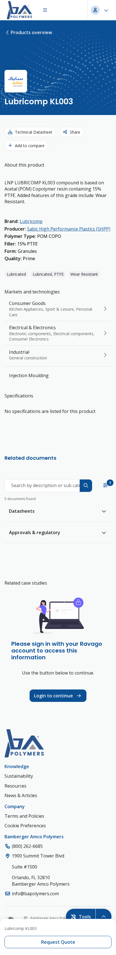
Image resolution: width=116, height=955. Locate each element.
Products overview (31, 32)
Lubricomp (31, 221)
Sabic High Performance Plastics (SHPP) (68, 229)
